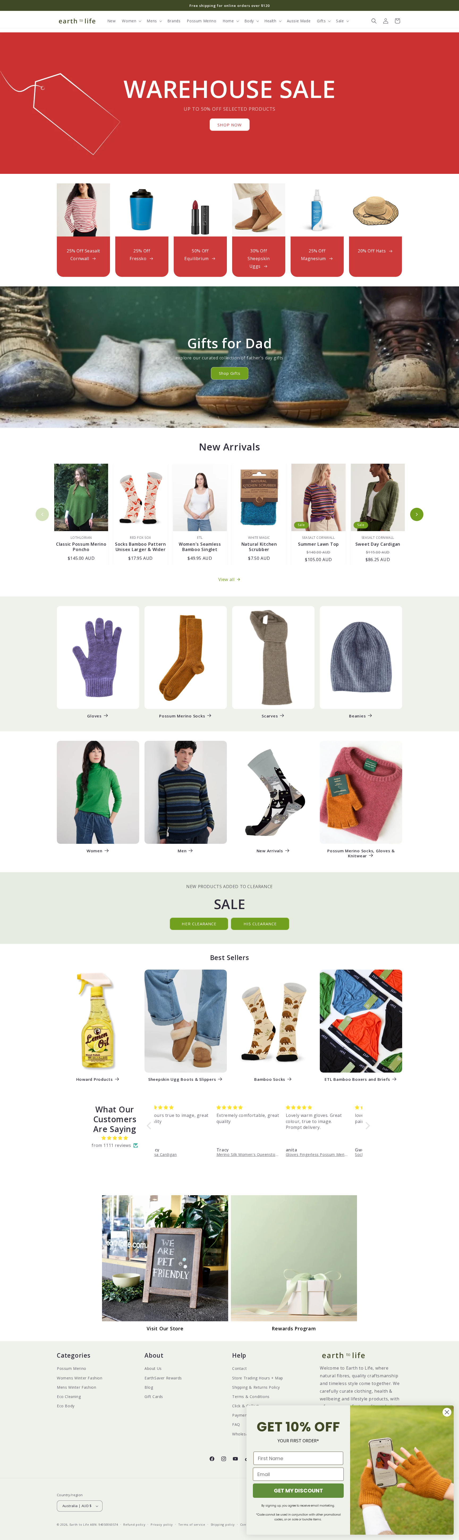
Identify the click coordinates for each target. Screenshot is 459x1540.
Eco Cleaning (69, 1396)
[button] (131, 21)
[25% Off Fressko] (141, 209)
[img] (114, 1138)
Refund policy (134, 1524)
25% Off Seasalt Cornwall (83, 254)
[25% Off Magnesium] (317, 209)
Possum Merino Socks (182, 716)
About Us (153, 1368)
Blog (148, 1387)
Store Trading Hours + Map (257, 1377)
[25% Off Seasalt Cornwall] (83, 209)
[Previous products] (42, 514)
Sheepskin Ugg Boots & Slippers (182, 1079)
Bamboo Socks (269, 1079)
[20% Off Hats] (375, 209)
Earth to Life (79, 1524)
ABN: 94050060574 (104, 1524)
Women (95, 850)
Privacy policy (162, 1524)
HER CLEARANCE (199, 923)
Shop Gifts (229, 373)
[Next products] (416, 514)
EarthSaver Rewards (163, 1377)
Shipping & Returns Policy (256, 1387)
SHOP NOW (230, 124)
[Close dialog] (447, 1412)
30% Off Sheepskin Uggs (259, 258)
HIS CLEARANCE (260, 923)
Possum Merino (71, 1368)
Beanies (357, 716)
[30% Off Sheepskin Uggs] (258, 209)
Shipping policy (223, 1524)
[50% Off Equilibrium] (200, 209)
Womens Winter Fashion (80, 1377)
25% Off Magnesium (313, 254)
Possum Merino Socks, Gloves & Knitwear (361, 853)
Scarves (270, 716)
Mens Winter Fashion (76, 1387)
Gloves (94, 716)
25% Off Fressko (140, 254)
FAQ (236, 1424)
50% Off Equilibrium (196, 254)
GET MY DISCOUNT (298, 1490)
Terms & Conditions (251, 1396)
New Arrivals (270, 850)
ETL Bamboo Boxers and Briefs (357, 1079)
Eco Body (66, 1405)
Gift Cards (153, 1396)
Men (182, 850)
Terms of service (191, 1524)
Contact (239, 1368)
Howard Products (94, 1079)
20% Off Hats (372, 251)
